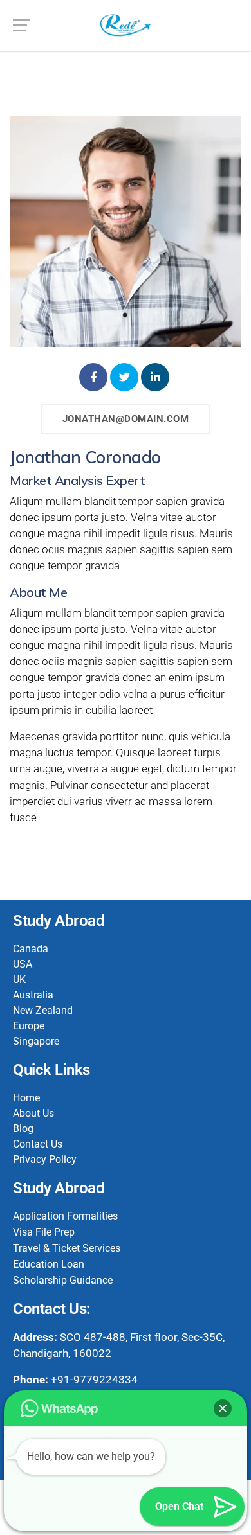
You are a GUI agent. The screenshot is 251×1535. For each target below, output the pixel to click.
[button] (223, 1408)
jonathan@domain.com (125, 419)
